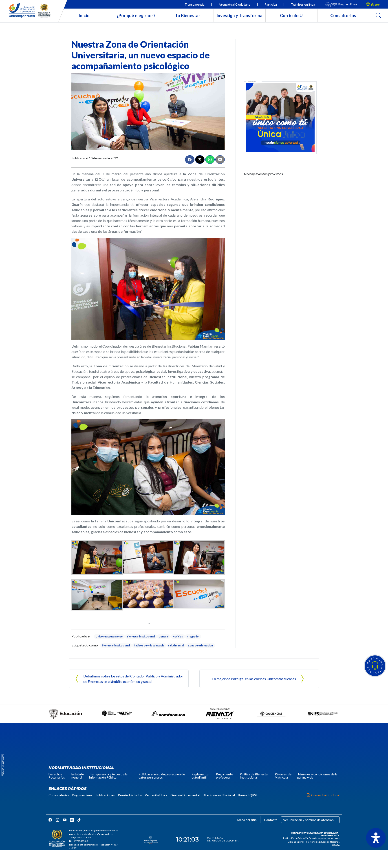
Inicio (84, 15)
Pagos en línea (82, 795)
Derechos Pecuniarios (56, 775)
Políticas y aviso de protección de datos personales (162, 775)
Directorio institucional (219, 795)
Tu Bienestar (187, 15)
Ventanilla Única (156, 795)
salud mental (176, 645)
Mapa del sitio (247, 820)
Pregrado (193, 636)
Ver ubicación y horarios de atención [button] (308, 820)
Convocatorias (58, 795)
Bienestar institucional (141, 636)
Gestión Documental (185, 795)
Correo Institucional (325, 795)
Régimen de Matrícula (283, 775)
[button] (375, 666)
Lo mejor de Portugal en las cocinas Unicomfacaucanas (254, 679)
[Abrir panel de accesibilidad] (376, 838)
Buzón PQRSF (248, 795)
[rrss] (50, 820)
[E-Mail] (220, 159)
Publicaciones (105, 795)
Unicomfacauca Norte (109, 636)
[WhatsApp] (210, 159)
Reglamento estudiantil (200, 775)
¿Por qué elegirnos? (136, 15)
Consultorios (343, 15)
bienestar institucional (116, 645)
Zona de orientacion (200, 645)
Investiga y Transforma (239, 15)
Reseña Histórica (130, 795)
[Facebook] (189, 159)
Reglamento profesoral (224, 775)
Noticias (177, 636)
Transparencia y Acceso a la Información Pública (108, 775)
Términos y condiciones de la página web (317, 775)
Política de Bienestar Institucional (254, 775)
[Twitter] (200, 159)
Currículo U (291, 15)
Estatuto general (77, 775)
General (163, 636)
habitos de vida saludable (149, 645)
